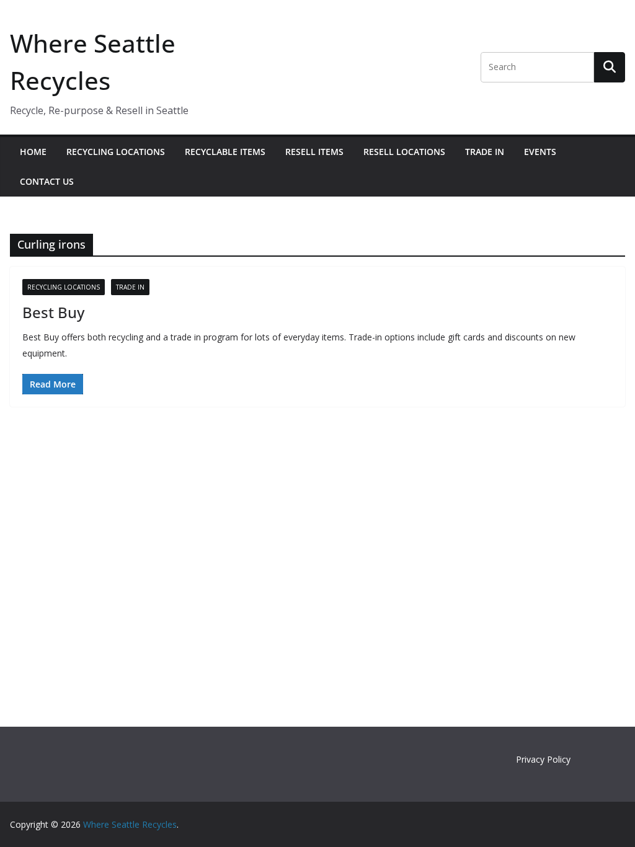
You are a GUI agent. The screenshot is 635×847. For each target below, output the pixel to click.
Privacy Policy (543, 759)
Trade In (484, 151)
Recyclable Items (225, 151)
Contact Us (47, 181)
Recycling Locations (115, 151)
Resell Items (314, 151)
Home (33, 151)
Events (540, 151)
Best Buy (53, 312)
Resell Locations (404, 151)
